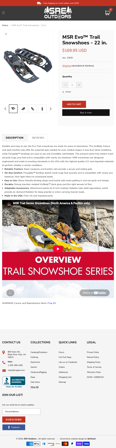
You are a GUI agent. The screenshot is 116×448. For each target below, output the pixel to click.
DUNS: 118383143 (95, 377)
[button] (3, 13)
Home (5, 25)
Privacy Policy (93, 352)
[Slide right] (51, 109)
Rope (33, 377)
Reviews (38, 137)
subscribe (14, 419)
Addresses (63, 372)
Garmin (34, 367)
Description (14, 137)
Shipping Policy (93, 362)
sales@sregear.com (16, 370)
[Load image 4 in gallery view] (42, 109)
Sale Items (35, 382)
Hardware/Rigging (39, 372)
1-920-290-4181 (15, 365)
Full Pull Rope (65, 357)
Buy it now (86, 112)
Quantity (67, 76)
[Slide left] (5, 109)
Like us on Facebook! (68, 362)
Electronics (35, 362)
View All (34, 387)
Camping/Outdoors (39, 352)
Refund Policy (93, 357)
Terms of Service (94, 367)
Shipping (66, 65)
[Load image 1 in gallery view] (13, 109)
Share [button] (68, 91)
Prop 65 (52, 303)
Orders (62, 367)
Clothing (34, 357)
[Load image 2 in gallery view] (23, 109)
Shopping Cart (65, 377)
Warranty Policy (94, 372)
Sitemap (62, 382)
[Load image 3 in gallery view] (33, 109)
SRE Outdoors (30, 438)
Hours (61, 352)
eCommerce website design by (73, 438)
